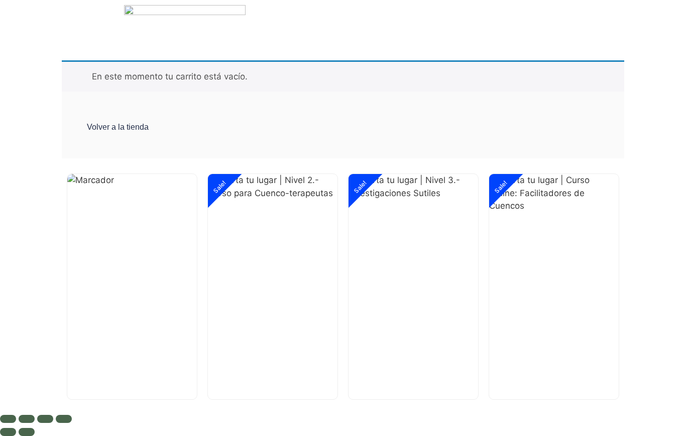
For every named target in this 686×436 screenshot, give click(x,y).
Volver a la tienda (118, 127)
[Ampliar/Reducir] (8, 419)
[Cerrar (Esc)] (64, 419)
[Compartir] (45, 419)
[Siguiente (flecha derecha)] (27, 432)
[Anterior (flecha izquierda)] (8, 432)
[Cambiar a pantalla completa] (27, 419)
